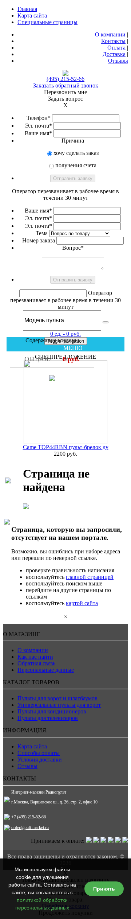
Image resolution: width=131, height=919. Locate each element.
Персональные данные (45, 670)
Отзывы (118, 61)
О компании (110, 34)
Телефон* (39, 118)
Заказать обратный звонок (65, 85)
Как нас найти (35, 657)
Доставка (114, 54)
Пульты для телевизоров (47, 718)
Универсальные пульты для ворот (59, 705)
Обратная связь (36, 663)
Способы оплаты (38, 753)
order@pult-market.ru (30, 827)
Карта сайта (32, 15)
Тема (42, 233)
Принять (104, 889)
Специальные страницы (47, 22)
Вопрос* (73, 248)
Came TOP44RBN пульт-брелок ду (65, 447)
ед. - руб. (65, 334)
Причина (72, 140)
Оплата (116, 47)
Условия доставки (39, 759)
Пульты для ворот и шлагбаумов (57, 698)
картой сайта (82, 603)
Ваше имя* (38, 133)
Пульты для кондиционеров (51, 711)
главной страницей (90, 577)
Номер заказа (38, 240)
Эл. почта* (38, 125)
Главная (27, 9)
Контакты (113, 41)
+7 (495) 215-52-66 (28, 816)
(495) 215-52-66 (65, 79)
